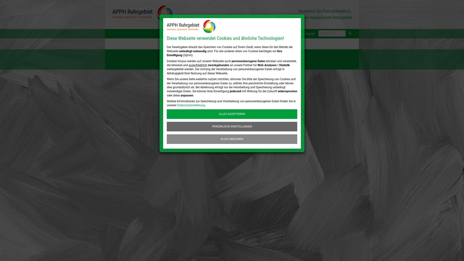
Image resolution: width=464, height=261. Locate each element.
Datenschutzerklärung (191, 105)
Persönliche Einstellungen (232, 126)
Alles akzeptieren (232, 114)
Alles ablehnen (232, 139)
